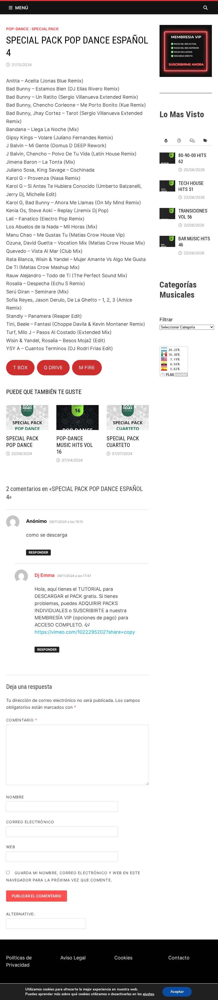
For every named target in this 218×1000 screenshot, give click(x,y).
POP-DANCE (17, 29)
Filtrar (166, 319)
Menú (21, 7)
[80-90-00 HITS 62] (167, 156)
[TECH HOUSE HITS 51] (167, 184)
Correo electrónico (30, 822)
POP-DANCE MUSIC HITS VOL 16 (74, 445)
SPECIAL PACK (45, 29)
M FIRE (87, 367)
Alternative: (20, 914)
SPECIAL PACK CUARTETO (123, 441)
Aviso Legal (73, 957)
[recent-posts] (179, 141)
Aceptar (177, 991)
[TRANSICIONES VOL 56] (167, 211)
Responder (38, 552)
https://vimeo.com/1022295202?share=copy (85, 632)
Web (10, 847)
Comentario (21, 720)
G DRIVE (53, 367)
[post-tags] (205, 141)
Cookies (123, 957)
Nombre (15, 797)
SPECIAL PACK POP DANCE (22, 441)
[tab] (166, 141)
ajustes (148, 994)
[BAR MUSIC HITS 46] (167, 239)
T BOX (20, 367)
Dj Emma (44, 575)
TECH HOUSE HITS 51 (191, 186)
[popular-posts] (166, 141)
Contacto (179, 957)
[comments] (192, 141)
